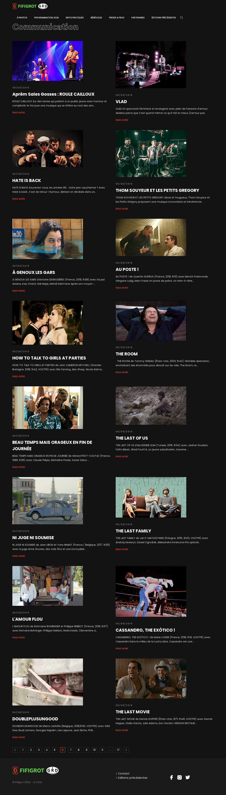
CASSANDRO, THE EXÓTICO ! (145, 630)
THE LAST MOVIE (133, 712)
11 (102, 750)
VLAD (121, 102)
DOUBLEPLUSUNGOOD (35, 719)
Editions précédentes (132, 778)
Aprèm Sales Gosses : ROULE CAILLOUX (53, 94)
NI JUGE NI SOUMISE (33, 538)
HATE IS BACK (26, 180)
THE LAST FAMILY (133, 531)
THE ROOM (127, 354)
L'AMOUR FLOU (27, 619)
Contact (124, 773)
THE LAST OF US (132, 438)
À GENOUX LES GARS (33, 272)
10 (94, 750)
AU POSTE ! (127, 269)
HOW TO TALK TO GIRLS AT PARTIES (49, 358)
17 (118, 750)
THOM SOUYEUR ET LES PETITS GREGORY (157, 190)
